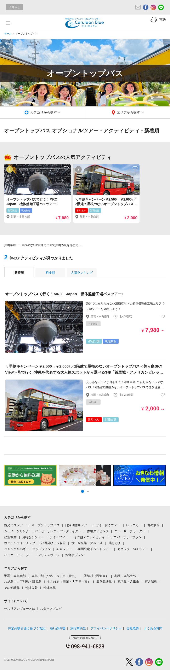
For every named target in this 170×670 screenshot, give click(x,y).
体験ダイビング (98, 531)
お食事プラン (74, 555)
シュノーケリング (16, 531)
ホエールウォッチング (19, 543)
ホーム (8, 33)
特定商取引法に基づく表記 (26, 628)
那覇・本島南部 (15, 576)
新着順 (19, 272)
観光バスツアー (15, 525)
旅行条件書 (58, 628)
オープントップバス (46, 525)
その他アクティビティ (89, 537)
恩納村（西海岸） (96, 576)
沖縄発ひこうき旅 (53, 543)
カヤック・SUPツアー (133, 549)
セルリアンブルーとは (19, 608)
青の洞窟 (153, 525)
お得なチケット (33, 537)
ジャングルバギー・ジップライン (27, 549)
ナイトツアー (59, 537)
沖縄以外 (31, 587)
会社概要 (132, 628)
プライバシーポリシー (106, 628)
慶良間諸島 (104, 581)
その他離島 (12, 587)
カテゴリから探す (43, 112)
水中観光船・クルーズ (86, 543)
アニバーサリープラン (126, 537)
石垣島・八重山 (128, 581)
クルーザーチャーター (129, 531)
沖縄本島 (49, 587)
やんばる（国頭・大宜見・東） (69, 581)
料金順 (50, 272)
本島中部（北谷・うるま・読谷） (55, 576)
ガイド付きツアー (108, 525)
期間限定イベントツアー (95, 549)
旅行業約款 (78, 628)
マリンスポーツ (49, 555)
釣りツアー (64, 549)
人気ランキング (82, 272)
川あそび (114, 543)
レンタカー (134, 525)
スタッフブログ (51, 608)
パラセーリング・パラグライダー (58, 531)
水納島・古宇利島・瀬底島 (22, 581)
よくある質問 (153, 628)
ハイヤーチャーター (18, 555)
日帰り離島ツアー (77, 525)
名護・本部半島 (125, 576)
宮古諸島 (151, 581)
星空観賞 (10, 537)
